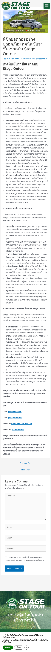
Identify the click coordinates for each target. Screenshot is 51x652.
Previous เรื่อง (25, 463)
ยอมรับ (7, 647)
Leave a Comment (11, 59)
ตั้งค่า (10, 642)
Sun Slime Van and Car (21, 424)
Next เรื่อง (25, 470)
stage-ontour (18, 429)
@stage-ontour (15, 417)
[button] (47, 6)
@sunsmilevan (14, 412)
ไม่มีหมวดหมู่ (26, 59)
